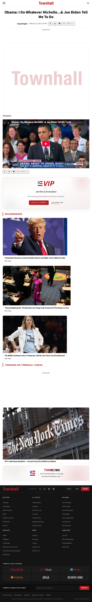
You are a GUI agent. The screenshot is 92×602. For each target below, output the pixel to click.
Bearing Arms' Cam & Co (10, 547)
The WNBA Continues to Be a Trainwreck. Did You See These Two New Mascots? (35, 355)
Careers (34, 543)
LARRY (4, 535)
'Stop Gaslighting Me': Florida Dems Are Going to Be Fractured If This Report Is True (37, 308)
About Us (35, 535)
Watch (5, 514)
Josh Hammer (66, 522)
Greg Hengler (22, 24)
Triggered (6, 539)
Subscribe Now (57, 203)
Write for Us (35, 551)
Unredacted (6, 543)
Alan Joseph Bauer (68, 518)
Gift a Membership (67, 539)
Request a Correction (38, 595)
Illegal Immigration (38, 522)
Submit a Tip (36, 547)
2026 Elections (36, 503)
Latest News (6, 506)
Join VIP (85, 489)
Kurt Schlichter (66, 503)
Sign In (69, 489)
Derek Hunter (66, 506)
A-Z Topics (36, 497)
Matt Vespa (8, 261)
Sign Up (84, 588)
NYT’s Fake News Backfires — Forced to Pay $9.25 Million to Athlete (30, 461)
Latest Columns (7, 510)
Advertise (35, 539)
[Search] (88, 3)
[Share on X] (50, 23)
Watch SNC (65, 547)
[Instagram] (44, 489)
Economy (35, 514)
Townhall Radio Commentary (11, 551)
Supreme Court (37, 526)
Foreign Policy (36, 518)
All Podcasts (6, 555)
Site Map (48, 595)
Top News (5, 503)
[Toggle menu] (4, 3)
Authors (5, 526)
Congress (35, 506)
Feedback (27, 595)
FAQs (77, 489)
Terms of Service (7, 595)
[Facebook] (49, 489)
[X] (40, 489)
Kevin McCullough (67, 510)
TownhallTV (6, 522)
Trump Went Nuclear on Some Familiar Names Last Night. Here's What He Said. (35, 258)
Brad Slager (66, 514)
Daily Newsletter (67, 543)
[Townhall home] (10, 488)
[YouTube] (53, 489)
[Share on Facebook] (59, 23)
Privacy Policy (18, 595)
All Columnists (66, 526)
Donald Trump (36, 510)
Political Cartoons (8, 518)
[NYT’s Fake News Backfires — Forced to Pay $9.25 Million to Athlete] (46, 433)
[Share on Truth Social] (55, 23)
